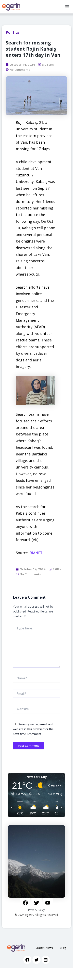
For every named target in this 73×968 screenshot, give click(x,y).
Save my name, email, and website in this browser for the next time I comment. (33, 729)
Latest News (44, 948)
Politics (12, 32)
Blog (63, 948)
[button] (67, 6)
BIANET (36, 552)
